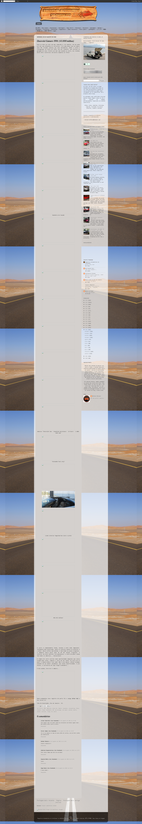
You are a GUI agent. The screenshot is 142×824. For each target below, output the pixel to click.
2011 (86, 356)
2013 (86, 327)
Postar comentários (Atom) (49, 805)
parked (70, 710)
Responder (43, 726)
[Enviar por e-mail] (43, 706)
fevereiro (87, 351)
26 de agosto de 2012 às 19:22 (64, 768)
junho (86, 343)
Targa (48, 711)
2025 (86, 302)
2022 (86, 308)
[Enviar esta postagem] (40, 706)
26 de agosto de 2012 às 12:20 (57, 741)
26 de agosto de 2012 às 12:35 (71, 750)
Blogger (75, 819)
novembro (87, 333)
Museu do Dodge (89, 291)
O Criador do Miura (90, 281)
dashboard (48, 710)
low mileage (58, 710)
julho (86, 341)
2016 (86, 321)
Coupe (43, 710)
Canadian (65, 708)
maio (86, 345)
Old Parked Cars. (89, 268)
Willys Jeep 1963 (89, 264)
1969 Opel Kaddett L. (91, 269)
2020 (86, 312)
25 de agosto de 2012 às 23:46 (67, 720)
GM (53, 710)
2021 (86, 310)
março (86, 349)
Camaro (60, 708)
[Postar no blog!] (45, 706)
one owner (64, 710)
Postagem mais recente (45, 800)
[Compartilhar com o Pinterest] (49, 706)
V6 (52, 711)
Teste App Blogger (90, 292)
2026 (86, 300)
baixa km (55, 708)
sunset (38, 711)
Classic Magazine (89, 284)
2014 (86, 325)
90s (45, 708)
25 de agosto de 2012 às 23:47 (65, 731)
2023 (86, 306)
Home (39, 23)
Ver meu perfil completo (97, 398)
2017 (86, 319)
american (49, 708)
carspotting (72, 708)
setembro (87, 337)
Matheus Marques (96, 396)
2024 (86, 304)
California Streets (90, 273)
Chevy (77, 708)
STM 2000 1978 (94, 140)
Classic (39, 710)
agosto (87, 339)
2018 (86, 317)
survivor (44, 711)
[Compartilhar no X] (46, 706)
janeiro (87, 353)
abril (86, 347)
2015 (86, 323)
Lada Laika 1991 (94, 186)
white (55, 711)
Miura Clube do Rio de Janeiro (93, 279)
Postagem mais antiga (71, 800)
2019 (86, 315)
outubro (87, 335)
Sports (75, 710)
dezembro (87, 331)
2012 (86, 329)
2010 (86, 358)
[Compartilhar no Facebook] (48, 706)
